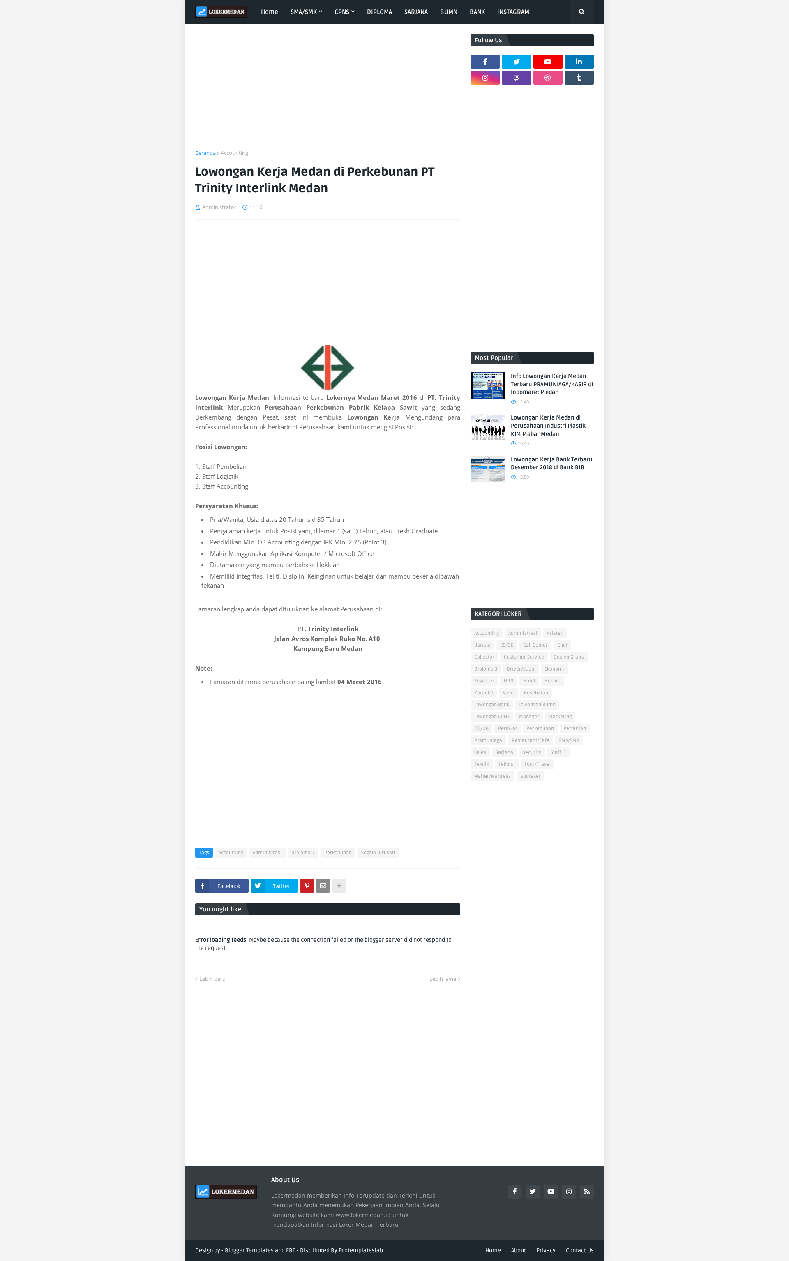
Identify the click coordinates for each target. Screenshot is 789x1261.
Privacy (546, 1250)
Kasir (508, 693)
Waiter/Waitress (492, 776)
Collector (484, 657)
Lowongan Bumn (537, 705)
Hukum (552, 681)
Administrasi (267, 853)
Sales (480, 752)
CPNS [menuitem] (342, 12)
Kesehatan (536, 693)
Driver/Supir (521, 669)
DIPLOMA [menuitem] (379, 12)
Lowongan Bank (491, 705)
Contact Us (580, 1250)
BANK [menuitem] (477, 12)
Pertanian (574, 729)
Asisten (555, 633)
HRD (509, 681)
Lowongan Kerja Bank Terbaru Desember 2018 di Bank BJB (552, 463)
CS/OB (507, 645)
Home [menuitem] (269, 12)
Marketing (560, 717)
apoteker (530, 776)
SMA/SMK (569, 741)
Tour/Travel (537, 764)
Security (532, 752)
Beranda (205, 153)
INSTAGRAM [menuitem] (513, 12)
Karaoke (483, 693)
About (518, 1250)
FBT (290, 1250)
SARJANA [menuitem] (416, 12)
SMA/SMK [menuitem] (304, 12)
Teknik (481, 764)
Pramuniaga (488, 741)
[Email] (323, 886)
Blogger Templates (249, 1250)
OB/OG (481, 729)
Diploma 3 (485, 669)
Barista (482, 645)
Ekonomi (554, 669)
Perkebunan (338, 853)
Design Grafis (569, 657)
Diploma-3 (303, 853)
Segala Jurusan (378, 853)
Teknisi (506, 764)
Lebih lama (442, 978)
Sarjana (504, 752)
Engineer (484, 681)
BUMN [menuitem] (448, 12)
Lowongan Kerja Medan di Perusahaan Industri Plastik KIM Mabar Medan (548, 425)
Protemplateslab (361, 1250)
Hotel (529, 681)
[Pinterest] (307, 886)
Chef (562, 645)
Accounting (234, 153)
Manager (529, 717)
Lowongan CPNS (492, 717)
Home (493, 1250)
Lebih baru (212, 978)
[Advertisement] (327, 91)
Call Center (535, 645)
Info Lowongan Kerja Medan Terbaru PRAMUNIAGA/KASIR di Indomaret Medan (552, 384)
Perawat (507, 729)
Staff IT (558, 752)
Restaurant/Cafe (530, 741)
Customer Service (524, 657)
